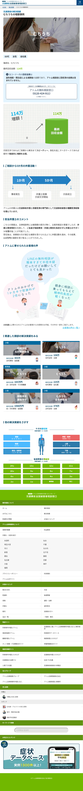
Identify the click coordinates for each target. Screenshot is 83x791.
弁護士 (4, 606)
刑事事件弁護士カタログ (10, 654)
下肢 (66, 451)
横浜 (6, 556)
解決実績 (47, 513)
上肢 (66, 444)
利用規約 (47, 573)
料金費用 (47, 530)
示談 (45, 590)
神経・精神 (66, 437)
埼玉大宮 (8, 544)
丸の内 (46, 548)
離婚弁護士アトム (8, 638)
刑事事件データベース (51, 633)
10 (12, 471)
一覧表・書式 (48, 617)
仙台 (45, 540)
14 (12, 466)
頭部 (17, 437)
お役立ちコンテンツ (8, 737)
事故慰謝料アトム (8, 633)
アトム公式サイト (8, 579)
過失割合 (47, 606)
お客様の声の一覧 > (71, 328)
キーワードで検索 (8, 722)
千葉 (45, 544)
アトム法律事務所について (10, 524)
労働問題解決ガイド (51, 644)
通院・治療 (48, 600)
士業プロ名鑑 (7, 665)
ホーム (4, 508)
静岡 (45, 556)
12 (51, 466)
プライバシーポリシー (10, 573)
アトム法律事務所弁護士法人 (12, 681)
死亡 (70, 481)
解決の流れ (6, 590)
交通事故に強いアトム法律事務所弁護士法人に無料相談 (62, 627)
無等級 (51, 481)
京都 (45, 560)
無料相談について (8, 502)
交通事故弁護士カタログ (52, 654)
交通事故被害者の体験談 (52, 665)
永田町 (7, 540)
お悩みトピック (49, 519)
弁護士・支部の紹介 (9, 535)
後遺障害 (47, 595)
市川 (6, 548)
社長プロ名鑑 (48, 660)
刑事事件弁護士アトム (10, 627)
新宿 (6, 552)
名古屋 (7, 560)
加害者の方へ (48, 611)
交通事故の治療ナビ (9, 660)
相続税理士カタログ (51, 638)
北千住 (46, 552)
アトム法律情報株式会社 (52, 676)
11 (71, 466)
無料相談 (47, 508)
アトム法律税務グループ (10, 676)
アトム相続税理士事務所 (52, 681)
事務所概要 (6, 530)
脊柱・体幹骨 (17, 451)
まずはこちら (7, 513)
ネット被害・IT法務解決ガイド (12, 644)
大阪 (6, 564)
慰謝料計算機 (7, 519)
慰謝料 (4, 595)
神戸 (45, 564)
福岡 (6, 568)
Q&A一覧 (5, 617)
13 (32, 466)
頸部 (16, 444)
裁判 (4, 611)
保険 (4, 600)
